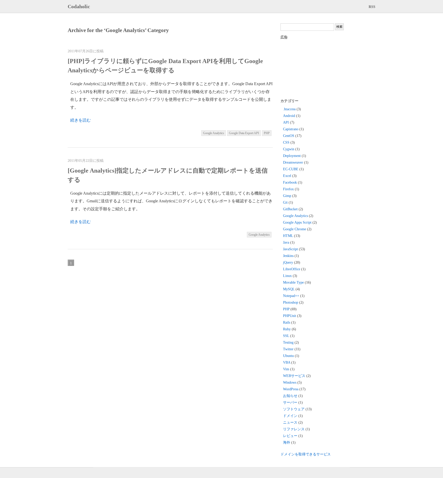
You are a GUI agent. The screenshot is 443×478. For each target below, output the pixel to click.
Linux (287, 276)
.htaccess (289, 109)
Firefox (288, 189)
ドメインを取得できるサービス (305, 454)
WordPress (290, 389)
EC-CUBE (290, 169)
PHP (267, 133)
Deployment (292, 156)
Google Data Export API (244, 133)
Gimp (287, 196)
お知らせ (290, 396)
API (286, 122)
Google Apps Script (297, 222)
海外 (286, 442)
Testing (288, 342)
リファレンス (294, 429)
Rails (286, 322)
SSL (286, 336)
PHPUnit (289, 316)
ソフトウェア (294, 409)
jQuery (288, 262)
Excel (287, 176)
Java (286, 242)
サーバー (290, 402)
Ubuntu (288, 356)
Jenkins (288, 256)
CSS (286, 142)
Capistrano (290, 129)
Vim (286, 369)
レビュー (290, 436)
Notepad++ (291, 296)
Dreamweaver (293, 162)
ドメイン (290, 416)
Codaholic (79, 6)
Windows (289, 382)
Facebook (290, 182)
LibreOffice (291, 269)
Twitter (288, 349)
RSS (372, 7)
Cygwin (288, 149)
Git (285, 202)
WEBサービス (294, 376)
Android (289, 116)
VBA (286, 362)
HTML (288, 236)
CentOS (288, 136)
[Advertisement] (308, 68)
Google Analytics (213, 133)
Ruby (287, 329)
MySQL (289, 289)
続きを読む (80, 120)
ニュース (290, 422)
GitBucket (290, 209)
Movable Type (293, 282)
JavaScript (290, 249)
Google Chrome (294, 229)
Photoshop (290, 302)
